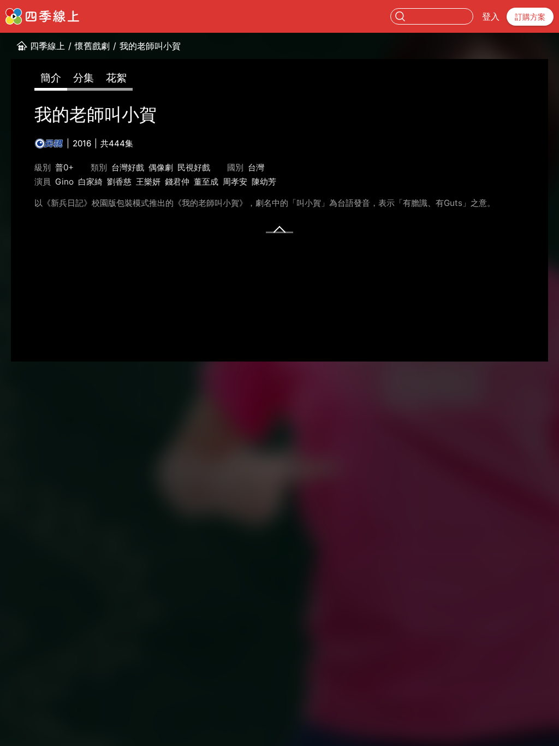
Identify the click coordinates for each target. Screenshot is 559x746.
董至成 (206, 181)
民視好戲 (193, 167)
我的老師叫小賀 (150, 45)
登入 (490, 16)
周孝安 (235, 181)
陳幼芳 (264, 181)
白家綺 (90, 181)
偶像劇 (160, 167)
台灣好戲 (127, 167)
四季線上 (47, 45)
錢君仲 (177, 181)
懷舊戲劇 (92, 45)
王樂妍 (148, 181)
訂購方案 (530, 16)
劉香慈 (119, 181)
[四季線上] (42, 16)
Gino (64, 181)
